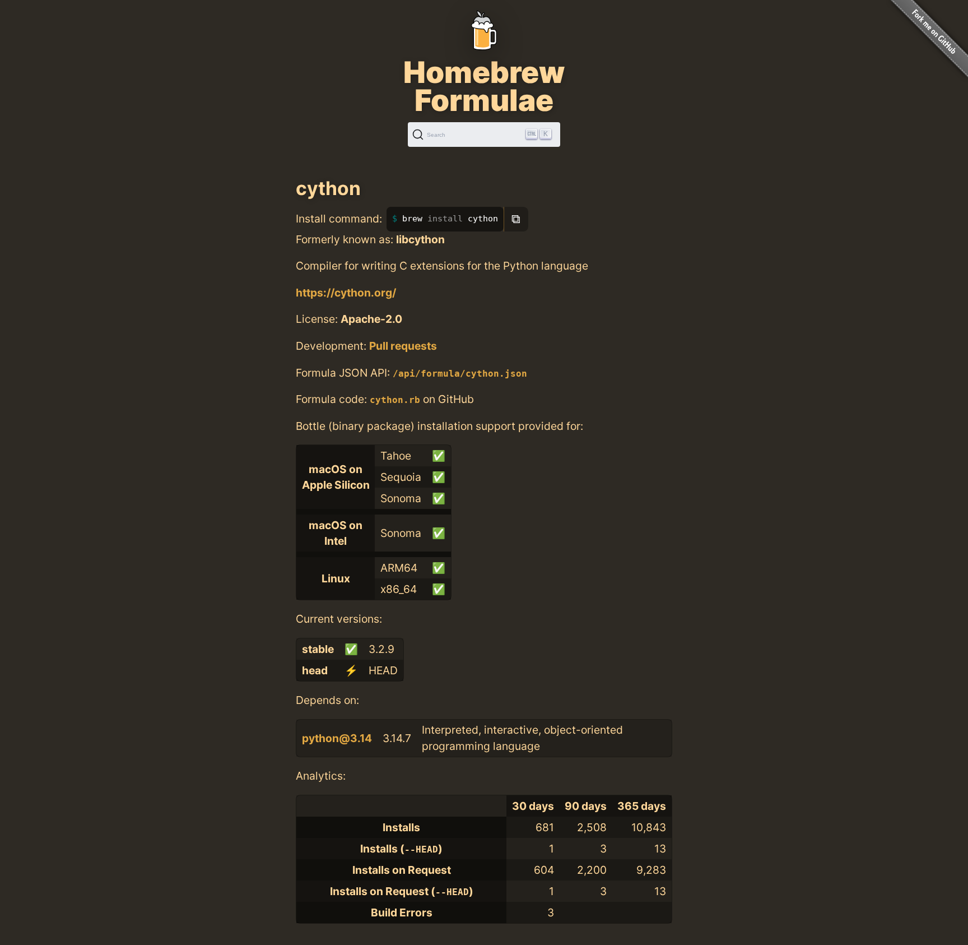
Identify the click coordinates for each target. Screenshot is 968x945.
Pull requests (403, 346)
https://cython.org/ (346, 292)
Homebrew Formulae (484, 86)
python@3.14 (337, 738)
